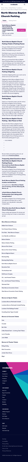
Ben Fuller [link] (4, 327)
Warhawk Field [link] (5, 284)
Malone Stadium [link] (6, 239)
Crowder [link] (4, 323)
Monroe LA (4, 9)
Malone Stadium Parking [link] (8, 243)
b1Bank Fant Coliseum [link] (7, 225)
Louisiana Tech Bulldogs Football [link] (10, 308)
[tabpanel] (14, 30)
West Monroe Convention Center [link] (10, 288)
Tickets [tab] (4, 20)
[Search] (24, 4)
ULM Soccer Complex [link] (7, 274)
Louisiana (19, 8)
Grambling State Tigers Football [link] (10, 312)
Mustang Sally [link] (5, 256)
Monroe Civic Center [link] (7, 246)
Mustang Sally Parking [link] (7, 260)
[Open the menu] (2, 4)
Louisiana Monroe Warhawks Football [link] (11, 301)
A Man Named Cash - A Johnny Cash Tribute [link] (13, 330)
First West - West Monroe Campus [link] (10, 232)
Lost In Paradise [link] (6, 334)
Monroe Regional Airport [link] (8, 253)
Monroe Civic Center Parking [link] (9, 249)
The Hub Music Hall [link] (6, 270)
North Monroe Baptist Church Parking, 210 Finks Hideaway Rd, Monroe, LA (13, 186)
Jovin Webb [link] (5, 337)
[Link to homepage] (14, 4)
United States (12, 8)
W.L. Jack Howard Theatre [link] (8, 277)
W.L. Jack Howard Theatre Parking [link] (11, 281)
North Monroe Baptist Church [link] (9, 263)
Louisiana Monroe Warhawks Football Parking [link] (13, 305)
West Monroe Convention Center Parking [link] (12, 291)
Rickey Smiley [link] (5, 346)
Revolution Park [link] (6, 267)
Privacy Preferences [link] (6, 450)
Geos (6, 8)
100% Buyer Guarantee (15, 1)
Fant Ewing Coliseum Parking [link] (9, 229)
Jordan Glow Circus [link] (7, 353)
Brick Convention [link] (6, 349)
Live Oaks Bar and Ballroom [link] (9, 236)
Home (2, 8)
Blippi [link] (3, 356)
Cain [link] (3, 320)
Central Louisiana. (14, 155)
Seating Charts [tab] (12, 20)
